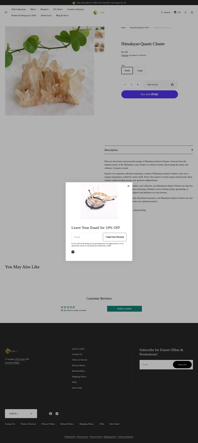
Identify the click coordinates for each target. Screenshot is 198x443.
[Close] (128, 186)
